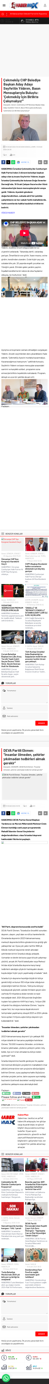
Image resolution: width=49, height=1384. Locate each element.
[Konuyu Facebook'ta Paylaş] (3, 162)
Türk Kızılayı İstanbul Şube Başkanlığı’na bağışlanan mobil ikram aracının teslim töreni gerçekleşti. (35, 657)
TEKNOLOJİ (11, 600)
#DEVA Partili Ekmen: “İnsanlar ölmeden (25, 1105)
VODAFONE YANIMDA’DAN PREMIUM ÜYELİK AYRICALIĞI (12, 607)
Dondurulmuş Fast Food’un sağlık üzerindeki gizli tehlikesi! (33, 1273)
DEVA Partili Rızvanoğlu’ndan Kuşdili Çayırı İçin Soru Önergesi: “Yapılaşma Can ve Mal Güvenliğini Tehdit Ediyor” (36, 1229)
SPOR (21, 1174)
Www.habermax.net (32, 556)
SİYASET (17, 553)
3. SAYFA (28, 646)
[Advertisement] (24, 50)
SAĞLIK (35, 602)
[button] (6, 1378)
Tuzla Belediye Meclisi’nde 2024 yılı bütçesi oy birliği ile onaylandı (10, 1276)
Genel (13, 105)
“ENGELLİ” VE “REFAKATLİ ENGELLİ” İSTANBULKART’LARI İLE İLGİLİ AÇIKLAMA (36, 611)
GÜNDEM (10, 553)
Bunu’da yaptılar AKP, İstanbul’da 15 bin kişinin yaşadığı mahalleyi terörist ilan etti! (36, 1185)
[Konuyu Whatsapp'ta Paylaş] (13, 162)
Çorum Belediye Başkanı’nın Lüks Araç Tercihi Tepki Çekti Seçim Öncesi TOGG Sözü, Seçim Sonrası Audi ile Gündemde (11, 660)
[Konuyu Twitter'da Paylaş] (8, 162)
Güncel (9, 646)
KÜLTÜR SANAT (12, 1174)
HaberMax (23, 1114)
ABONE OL (25, 162)
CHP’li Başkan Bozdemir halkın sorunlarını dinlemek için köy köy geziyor (36, 567)
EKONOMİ (34, 600)
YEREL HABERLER (8, 649)
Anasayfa (6, 105)
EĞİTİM (27, 600)
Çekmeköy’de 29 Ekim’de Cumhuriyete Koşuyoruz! (11, 1184)
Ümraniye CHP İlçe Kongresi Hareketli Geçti (10, 561)
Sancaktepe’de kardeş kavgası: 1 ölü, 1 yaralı (12, 1227)
